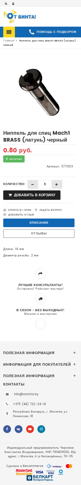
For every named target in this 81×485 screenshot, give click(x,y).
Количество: (14, 184)
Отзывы (39, 233)
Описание (38, 222)
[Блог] (6, 4)
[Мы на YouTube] (30, 429)
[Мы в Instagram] (41, 429)
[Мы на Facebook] (7, 429)
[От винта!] (20, 17)
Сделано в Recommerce (24, 466)
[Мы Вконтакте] (18, 429)
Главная (9, 41)
